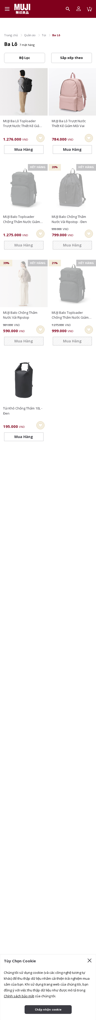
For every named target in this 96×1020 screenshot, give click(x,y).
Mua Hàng (23, 149)
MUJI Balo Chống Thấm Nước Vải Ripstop (20, 315)
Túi (44, 35)
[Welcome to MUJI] (22, 9)
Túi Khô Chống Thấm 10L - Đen (22, 411)
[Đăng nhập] (78, 9)
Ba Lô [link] (56, 35)
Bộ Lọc (24, 57)
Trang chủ (11, 35)
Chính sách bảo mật (19, 996)
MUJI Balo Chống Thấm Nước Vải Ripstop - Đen (69, 219)
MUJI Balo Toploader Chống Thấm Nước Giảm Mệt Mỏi (70, 315)
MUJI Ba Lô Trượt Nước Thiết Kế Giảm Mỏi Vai (69, 123)
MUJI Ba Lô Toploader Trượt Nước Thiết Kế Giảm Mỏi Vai (22, 124)
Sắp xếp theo (71, 57)
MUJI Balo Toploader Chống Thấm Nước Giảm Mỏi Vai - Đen (21, 219)
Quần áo (30, 35)
